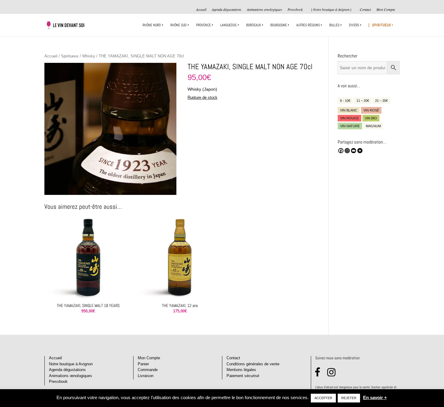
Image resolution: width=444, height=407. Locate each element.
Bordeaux (253, 25)
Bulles (334, 25)
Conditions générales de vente (253, 364)
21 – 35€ (381, 100)
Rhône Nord (152, 25)
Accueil (201, 10)
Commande (148, 369)
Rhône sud (178, 25)
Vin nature (350, 126)
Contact (365, 10)
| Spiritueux (379, 25)
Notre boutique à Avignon (71, 364)
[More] (359, 150)
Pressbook (295, 10)
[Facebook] (340, 150)
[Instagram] (347, 150)
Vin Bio (371, 118)
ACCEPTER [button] (323, 398)
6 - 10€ (345, 100)
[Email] (353, 150)
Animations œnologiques (264, 10)
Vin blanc (348, 110)
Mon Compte (385, 10)
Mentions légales (241, 369)
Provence (203, 25)
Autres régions (308, 25)
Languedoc (228, 25)
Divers (354, 25)
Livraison (145, 375)
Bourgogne (278, 25)
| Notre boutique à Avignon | (331, 9)
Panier (143, 364)
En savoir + (375, 397)
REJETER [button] (348, 398)
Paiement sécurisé (243, 375)
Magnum (373, 126)
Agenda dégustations (226, 10)
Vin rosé (371, 110)
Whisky (88, 56)
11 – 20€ (362, 100)
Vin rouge (349, 118)
